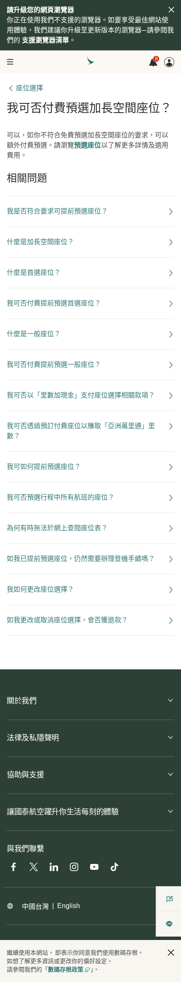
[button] (171, 952)
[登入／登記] (169, 62)
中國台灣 (35, 906)
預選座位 (87, 145)
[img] (171, 10)
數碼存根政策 (65, 969)
